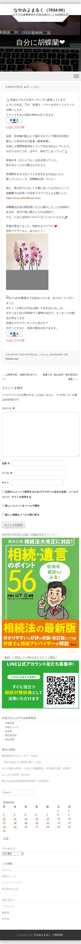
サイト (5, 482)
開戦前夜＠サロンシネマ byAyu (20, 755)
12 (26, 819)
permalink (12, 359)
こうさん (34, 87)
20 (37, 823)
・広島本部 (8, 723)
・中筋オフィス (11, 727)
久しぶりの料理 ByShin (15, 774)
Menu (40, 76)
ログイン (7, 870)
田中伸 (5, 918)
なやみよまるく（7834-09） (40, 10)
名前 (6, 463)
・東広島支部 (10, 735)
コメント (8, 408)
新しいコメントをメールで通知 (22, 505)
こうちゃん (43, 354)
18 (15, 823)
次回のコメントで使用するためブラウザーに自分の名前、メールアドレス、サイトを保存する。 (40, 494)
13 (37, 819)
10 (4, 819)
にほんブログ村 (15, 127)
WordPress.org (10, 889)
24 (4, 827)
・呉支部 (7, 731)
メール (7, 473)
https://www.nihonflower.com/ (23, 197)
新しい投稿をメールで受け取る (22, 514)
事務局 (5, 912)
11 (15, 819)
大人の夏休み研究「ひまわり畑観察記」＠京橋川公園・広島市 (36, 768)
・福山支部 (8, 739)
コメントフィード (11, 882)
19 (26, 823)
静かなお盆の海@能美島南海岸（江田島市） (26, 781)
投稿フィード (9, 876)
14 (48, 819)
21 (48, 823)
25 (15, 827)
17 (4, 823)
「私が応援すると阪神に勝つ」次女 (21, 762)
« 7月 (5, 838)
